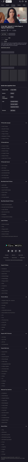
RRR (2, 329)
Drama (5, 40)
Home (2, 5)
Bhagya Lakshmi (5, 229)
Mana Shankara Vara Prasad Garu (8, 312)
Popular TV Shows (4, 265)
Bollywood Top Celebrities (6, 389)
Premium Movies (4, 296)
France (3, 442)
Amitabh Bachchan (5, 417)
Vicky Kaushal (4, 407)
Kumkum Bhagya (5, 276)
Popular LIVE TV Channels (6, 333)
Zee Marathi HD (5, 344)
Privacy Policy (5, 257)
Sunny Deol (4, 410)
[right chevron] (2, 59)
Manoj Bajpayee (5, 403)
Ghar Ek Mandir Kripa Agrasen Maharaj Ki (10, 236)
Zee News (4, 337)
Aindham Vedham (5, 366)
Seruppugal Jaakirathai (6, 364)
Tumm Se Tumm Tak (6, 271)
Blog (3, 429)
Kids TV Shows (4, 293)
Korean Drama (5, 290)
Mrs (3, 315)
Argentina (4, 447)
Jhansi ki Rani (4, 273)
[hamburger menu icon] (26, 1)
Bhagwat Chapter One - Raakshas (8, 300)
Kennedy (3, 305)
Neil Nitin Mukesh (5, 412)
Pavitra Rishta (4, 192)
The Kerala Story (5, 320)
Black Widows (4, 371)
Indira (3, 288)
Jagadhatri (3, 30)
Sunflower (4, 381)
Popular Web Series (5, 348)
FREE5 (24, 5)
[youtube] (19, 251)
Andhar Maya (4, 361)
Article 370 (4, 322)
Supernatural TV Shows (6, 158)
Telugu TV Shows (5, 133)
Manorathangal (5, 359)
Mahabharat (4, 268)
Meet (3, 226)
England (3, 449)
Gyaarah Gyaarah (5, 356)
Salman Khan (4, 400)
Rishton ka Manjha (5, 224)
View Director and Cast (5, 47)
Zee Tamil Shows (5, 175)
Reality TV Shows (5, 155)
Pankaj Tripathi (5, 405)
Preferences (22, 257)
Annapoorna (4, 285)
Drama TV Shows (5, 146)
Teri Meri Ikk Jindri (5, 197)
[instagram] (11, 251)
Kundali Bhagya (5, 278)
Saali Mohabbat (5, 303)
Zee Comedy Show (5, 231)
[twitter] (15, 251)
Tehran (3, 307)
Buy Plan (9, 1)
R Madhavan (4, 393)
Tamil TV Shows (5, 131)
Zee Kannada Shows (6, 173)
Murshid (3, 354)
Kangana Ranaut (5, 420)
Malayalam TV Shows (6, 136)
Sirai (3, 317)
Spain (3, 444)
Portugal (3, 454)
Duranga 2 (4, 373)
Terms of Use (13, 257)
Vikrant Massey (5, 395)
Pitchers (3, 386)
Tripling (3, 383)
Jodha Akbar (4, 185)
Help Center (20, 255)
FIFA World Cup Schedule (6, 439)
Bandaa (3, 327)
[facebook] (8, 251)
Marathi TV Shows (5, 129)
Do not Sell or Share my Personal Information (13, 260)
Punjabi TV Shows (5, 138)
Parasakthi (4, 324)
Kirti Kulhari (4, 415)
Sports (7, 5)
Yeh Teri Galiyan (5, 187)
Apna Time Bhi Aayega (6, 190)
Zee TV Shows (4, 165)
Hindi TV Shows (5, 126)
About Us (13, 255)
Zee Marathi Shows (5, 170)
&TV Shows (4, 168)
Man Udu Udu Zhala (6, 212)
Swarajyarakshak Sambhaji (7, 216)
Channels (6, 255)
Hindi (9, 37)
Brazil (3, 451)
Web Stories (4, 432)
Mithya (3, 376)
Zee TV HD (4, 339)
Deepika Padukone (5, 398)
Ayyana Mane (4, 351)
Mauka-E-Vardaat (5, 234)
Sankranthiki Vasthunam (6, 310)
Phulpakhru (4, 214)
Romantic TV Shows (5, 148)
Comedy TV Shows (5, 153)
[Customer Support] (23, 1)
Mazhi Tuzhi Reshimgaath (7, 204)
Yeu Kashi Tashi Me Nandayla (7, 207)
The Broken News (5, 368)
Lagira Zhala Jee (5, 209)
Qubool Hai (4, 194)
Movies (19, 5)
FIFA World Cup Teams (6, 437)
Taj (2, 378)
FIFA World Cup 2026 (6, 434)
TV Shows (13, 5)
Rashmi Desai (4, 422)
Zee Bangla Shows (5, 177)
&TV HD (3, 342)
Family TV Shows (5, 151)
